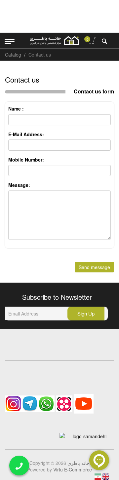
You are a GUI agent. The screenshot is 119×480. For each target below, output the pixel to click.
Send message (94, 267)
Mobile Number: (26, 159)
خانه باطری (78, 463)
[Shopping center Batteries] (54, 40)
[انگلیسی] (105, 476)
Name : (16, 108)
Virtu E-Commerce (72, 469)
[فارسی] (98, 476)
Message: (19, 185)
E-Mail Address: (26, 134)
